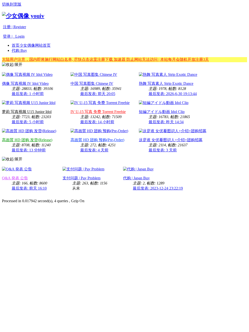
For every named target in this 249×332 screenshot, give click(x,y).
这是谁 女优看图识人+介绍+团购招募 (171, 140)
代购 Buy (19, 50)
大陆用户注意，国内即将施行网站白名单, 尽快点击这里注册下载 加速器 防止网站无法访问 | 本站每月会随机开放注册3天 (105, 59)
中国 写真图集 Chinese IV (92, 83)
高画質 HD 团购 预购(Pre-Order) (97, 140)
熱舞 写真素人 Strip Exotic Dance (166, 83)
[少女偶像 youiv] (23, 16)
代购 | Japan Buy (136, 178)
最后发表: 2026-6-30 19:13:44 (173, 94)
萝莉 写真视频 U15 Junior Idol (27, 112)
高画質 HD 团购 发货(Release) (27, 140)
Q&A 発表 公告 (15, 178)
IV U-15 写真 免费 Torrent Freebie (98, 112)
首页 (31, 45)
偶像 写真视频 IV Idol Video (25, 83)
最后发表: (28, 94)
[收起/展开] (12, 64)
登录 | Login (14, 36)
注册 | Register (14, 27)
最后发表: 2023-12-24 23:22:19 (158, 188)
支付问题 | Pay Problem (81, 178)
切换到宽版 (11, 4)
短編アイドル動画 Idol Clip (162, 112)
